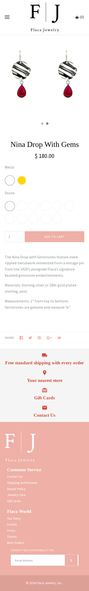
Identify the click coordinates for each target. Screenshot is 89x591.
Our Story (14, 518)
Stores (12, 536)
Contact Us (15, 476)
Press (11, 530)
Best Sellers (15, 543)
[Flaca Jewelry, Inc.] (44, 17)
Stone (9, 192)
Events (12, 524)
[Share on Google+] (49, 338)
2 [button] (47, 124)
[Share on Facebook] (21, 338)
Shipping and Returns (22, 483)
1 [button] (42, 124)
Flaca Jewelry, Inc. (49, 583)
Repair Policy (16, 489)
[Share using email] (59, 338)
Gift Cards (14, 501)
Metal (9, 167)
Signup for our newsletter (32, 550)
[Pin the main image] (39, 338)
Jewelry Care (16, 495)
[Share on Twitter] (30, 338)
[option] (44, 77)
